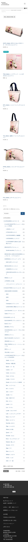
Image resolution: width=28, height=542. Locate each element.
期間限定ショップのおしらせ (10, 510)
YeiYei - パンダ (9, 457)
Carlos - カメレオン (10, 373)
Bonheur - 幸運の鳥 (10, 363)
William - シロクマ (10, 454)
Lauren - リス (9, 404)
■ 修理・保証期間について (9, 503)
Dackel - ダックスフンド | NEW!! (14, 382)
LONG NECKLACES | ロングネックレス (15, 273)
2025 (7, 297)
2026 (7, 300)
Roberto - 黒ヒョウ (10, 442)
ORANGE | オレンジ (10, 341)
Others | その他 (9, 429)
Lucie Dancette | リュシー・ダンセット (14, 310)
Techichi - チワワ (10, 445)
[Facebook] (13, 491)
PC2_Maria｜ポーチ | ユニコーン (12, 197)
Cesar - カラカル (10, 376)
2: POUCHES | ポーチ (11, 232)
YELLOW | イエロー (9, 352)
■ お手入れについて (8, 500)
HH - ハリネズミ (10, 388)
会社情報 (5, 514)
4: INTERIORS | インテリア (12, 238)
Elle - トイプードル (10, 385)
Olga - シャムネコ (10, 426)
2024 (7, 294)
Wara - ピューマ (10, 451)
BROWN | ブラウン (9, 326)
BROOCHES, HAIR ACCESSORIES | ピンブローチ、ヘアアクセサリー (14, 255)
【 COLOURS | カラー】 (9, 317)
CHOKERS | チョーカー (12, 269)
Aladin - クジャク (10, 360)
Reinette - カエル (10, 435)
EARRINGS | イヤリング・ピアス (13, 259)
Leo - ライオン (9, 407)
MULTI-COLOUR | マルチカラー (12, 338)
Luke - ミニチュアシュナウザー (13, 413)
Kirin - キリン (9, 401)
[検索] (23, 213)
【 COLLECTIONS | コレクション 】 (12, 288)
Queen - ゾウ (9, 432)
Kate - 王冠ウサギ (10, 398)
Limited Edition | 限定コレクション (14, 306)
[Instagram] (15, 491)
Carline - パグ (9, 369)
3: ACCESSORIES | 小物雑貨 (13, 235)
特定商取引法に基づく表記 (9, 520)
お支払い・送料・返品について (10, 507)
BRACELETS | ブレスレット (12, 247)
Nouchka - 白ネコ (10, 423)
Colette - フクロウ (10, 379)
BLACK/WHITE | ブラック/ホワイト (13, 320)
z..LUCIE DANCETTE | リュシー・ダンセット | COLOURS (14, 356)
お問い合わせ (7, 526)
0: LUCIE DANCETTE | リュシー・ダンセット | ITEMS (14, 225)
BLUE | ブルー (8, 323)
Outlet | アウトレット (10, 313)
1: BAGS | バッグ (10, 229)
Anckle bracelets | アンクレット (13, 250)
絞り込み (6, 471)
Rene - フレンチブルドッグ (12, 438)
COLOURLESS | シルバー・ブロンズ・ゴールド (14, 330)
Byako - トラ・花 (10, 366)
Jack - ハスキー (9, 391)
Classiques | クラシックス (12, 303)
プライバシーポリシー (8, 523)
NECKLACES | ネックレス (11, 266)
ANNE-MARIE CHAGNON (11, 291)
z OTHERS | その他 (9, 281)
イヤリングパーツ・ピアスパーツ (14, 284)
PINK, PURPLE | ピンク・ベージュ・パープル (14, 345)
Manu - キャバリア (10, 416)
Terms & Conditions (9, 517)
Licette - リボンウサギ (11, 410)
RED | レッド (8, 349)
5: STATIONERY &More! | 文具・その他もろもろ (15, 242)
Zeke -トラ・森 (9, 460)
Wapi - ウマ (8, 448)
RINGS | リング (8, 277)
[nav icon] (25, 3)
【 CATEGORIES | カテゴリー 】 (11, 221)
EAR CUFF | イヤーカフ (12, 262)
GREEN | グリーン (9, 334)
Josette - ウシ (9, 394)
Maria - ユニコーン (10, 420)
